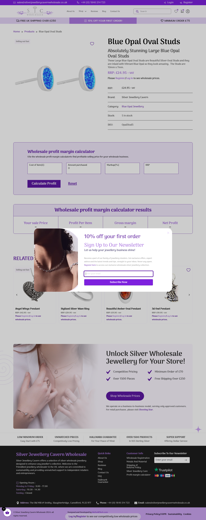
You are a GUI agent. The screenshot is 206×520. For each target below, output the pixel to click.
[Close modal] (168, 233)
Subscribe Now (118, 282)
